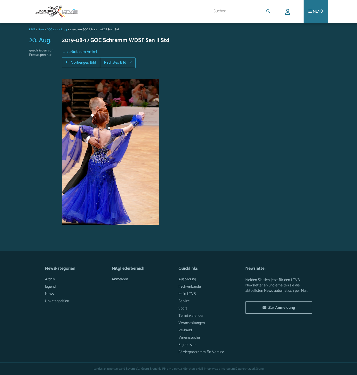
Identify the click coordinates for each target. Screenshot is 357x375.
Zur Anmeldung (280, 307)
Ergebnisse (187, 345)
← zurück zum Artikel (79, 52)
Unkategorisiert (57, 301)
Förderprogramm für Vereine (201, 352)
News (49, 294)
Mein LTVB (187, 294)
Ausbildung (187, 279)
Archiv (50, 279)
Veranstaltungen (191, 323)
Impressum (228, 368)
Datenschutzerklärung (249, 368)
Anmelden (120, 279)
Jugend (50, 286)
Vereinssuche (189, 337)
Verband (185, 330)
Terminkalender (191, 315)
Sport (182, 308)
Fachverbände (189, 286)
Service (184, 301)
